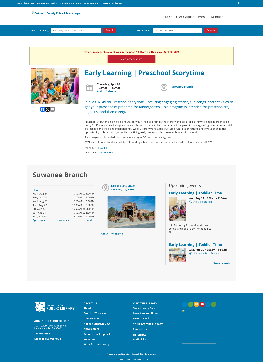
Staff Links (139, 339)
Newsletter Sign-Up (112, 3)
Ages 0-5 (102, 148)
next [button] (89, 220)
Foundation (215, 16)
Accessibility (137, 354)
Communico (151, 354)
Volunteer (90, 339)
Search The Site (144, 30)
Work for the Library (96, 344)
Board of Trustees (95, 313)
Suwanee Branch (182, 86)
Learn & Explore (184, 16)
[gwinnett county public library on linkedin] (208, 304)
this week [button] (63, 220)
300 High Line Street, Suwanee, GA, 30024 (123, 187)
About (87, 308)
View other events (131, 59)
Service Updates (92, 3)
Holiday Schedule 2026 (97, 323)
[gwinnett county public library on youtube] (202, 304)
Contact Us (140, 329)
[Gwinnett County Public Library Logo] (56, 13)
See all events (221, 263)
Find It (167, 16)
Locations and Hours (70, 3)
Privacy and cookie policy (118, 354)
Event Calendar (142, 318)
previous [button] (39, 220)
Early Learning (106, 152)
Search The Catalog (39, 30)
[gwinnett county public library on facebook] (185, 304)
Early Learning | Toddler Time (195, 193)
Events (201, 16)
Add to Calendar (107, 91)
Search (110, 30)
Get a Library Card (25, 3)
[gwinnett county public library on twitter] (190, 304)
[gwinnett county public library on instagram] (196, 304)
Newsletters (91, 328)
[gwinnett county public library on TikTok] (213, 304)
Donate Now (91, 318)
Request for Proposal (97, 334)
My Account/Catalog (47, 3)
